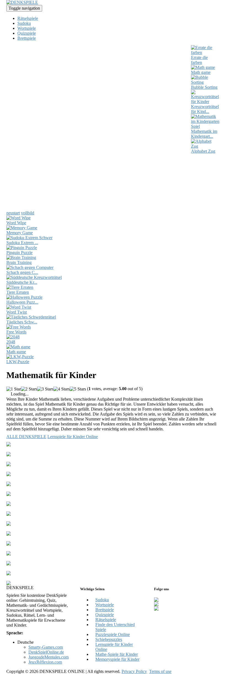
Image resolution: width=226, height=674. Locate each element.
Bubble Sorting (204, 87)
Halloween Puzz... (22, 302)
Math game (201, 72)
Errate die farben (199, 60)
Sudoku (24, 23)
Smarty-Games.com (45, 647)
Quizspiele (26, 33)
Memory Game (19, 232)
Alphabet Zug (203, 151)
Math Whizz (17, 479)
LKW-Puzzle (17, 361)
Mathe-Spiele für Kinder (116, 654)
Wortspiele (26, 28)
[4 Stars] (61, 389)
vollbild (27, 213)
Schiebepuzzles (108, 639)
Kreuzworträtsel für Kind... (205, 109)
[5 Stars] (78, 389)
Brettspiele (26, 38)
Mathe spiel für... (21, 499)
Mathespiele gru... (21, 548)
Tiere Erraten (17, 292)
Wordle (12, 459)
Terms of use (160, 671)
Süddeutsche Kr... (21, 282)
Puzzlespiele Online (112, 634)
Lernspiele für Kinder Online (72, 436)
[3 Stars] (45, 389)
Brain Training (19, 262)
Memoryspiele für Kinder (117, 659)
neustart (13, 213)
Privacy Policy (134, 671)
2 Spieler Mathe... (21, 469)
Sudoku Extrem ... (22, 242)
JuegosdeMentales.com (48, 657)
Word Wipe (16, 222)
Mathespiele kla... (21, 489)
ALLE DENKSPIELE (26, 436)
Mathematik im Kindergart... (204, 134)
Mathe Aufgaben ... (23, 538)
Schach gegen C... (22, 272)
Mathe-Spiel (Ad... (22, 518)
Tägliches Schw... (21, 322)
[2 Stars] (29, 389)
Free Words (16, 332)
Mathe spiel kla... (21, 558)
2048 (10, 341)
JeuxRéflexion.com (45, 662)
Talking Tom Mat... (23, 578)
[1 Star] (13, 389)
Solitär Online (18, 449)
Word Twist (16, 312)
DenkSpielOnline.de (46, 652)
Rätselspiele (27, 18)
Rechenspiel (17, 528)
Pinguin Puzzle (19, 252)
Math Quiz (15, 568)
